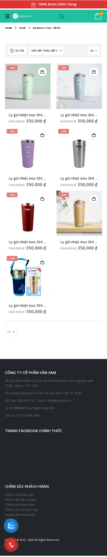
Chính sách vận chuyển (21, 500)
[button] (8, 16)
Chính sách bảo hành (20, 505)
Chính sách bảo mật (19, 495)
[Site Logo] (22, 16)
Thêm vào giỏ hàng (42, 72)
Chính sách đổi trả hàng (21, 510)
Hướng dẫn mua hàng (20, 515)
